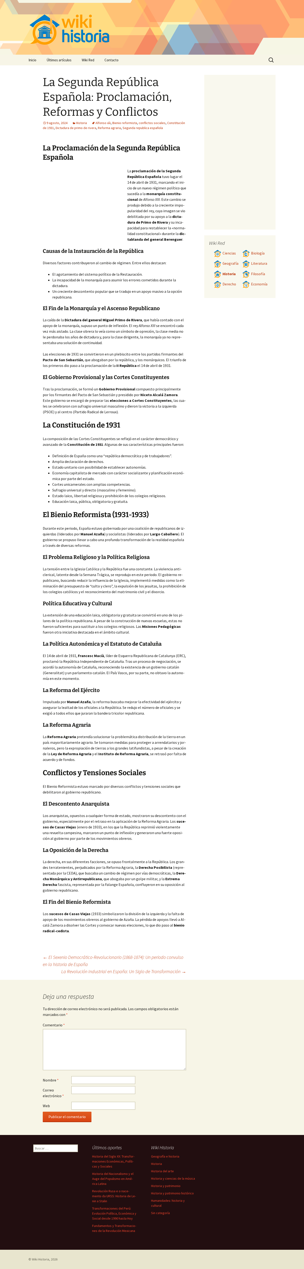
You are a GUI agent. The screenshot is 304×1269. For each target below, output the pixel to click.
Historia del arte (162, 1171)
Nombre (51, 1080)
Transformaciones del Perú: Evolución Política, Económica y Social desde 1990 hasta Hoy (114, 1213)
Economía (259, 284)
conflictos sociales (152, 123)
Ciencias (229, 253)
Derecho (229, 284)
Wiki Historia (40, 1259)
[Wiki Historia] (152, 27)
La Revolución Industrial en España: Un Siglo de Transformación (123, 971)
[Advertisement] (85, 203)
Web (46, 1105)
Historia (81, 123)
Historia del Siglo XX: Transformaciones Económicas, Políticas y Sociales (113, 1161)
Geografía (230, 263)
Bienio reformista (124, 123)
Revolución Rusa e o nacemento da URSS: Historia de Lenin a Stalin (114, 1196)
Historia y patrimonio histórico (172, 1193)
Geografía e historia (165, 1156)
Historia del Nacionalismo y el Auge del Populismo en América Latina (112, 1179)
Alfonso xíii (103, 123)
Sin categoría (160, 1213)
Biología (258, 253)
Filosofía (258, 274)
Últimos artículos (59, 60)
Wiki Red (88, 60)
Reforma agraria (109, 128)
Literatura (259, 263)
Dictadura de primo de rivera (76, 128)
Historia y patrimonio (165, 1186)
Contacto (111, 60)
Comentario (54, 1025)
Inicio (32, 60)
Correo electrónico (53, 1093)
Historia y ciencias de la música (173, 1178)
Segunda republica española (143, 128)
